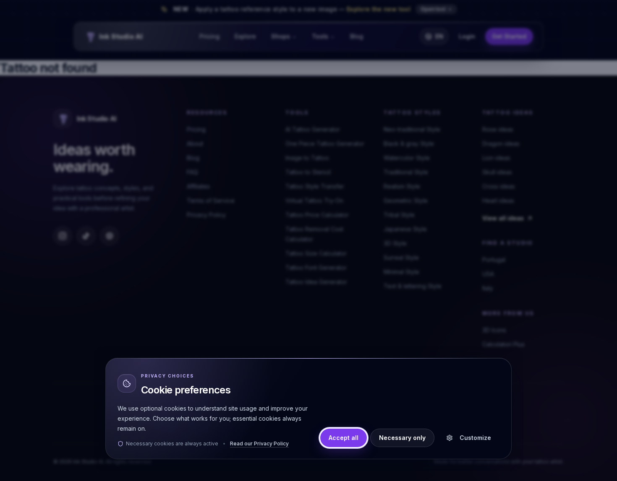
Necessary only (402, 437)
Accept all (343, 437)
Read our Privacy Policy (259, 443)
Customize (475, 437)
